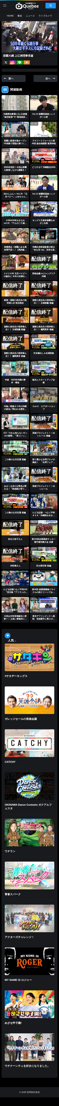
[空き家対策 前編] (44, 554)
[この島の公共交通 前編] (15, 501)
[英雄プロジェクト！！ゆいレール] (44, 474)
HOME (10, 15)
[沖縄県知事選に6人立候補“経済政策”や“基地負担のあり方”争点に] (15, 102)
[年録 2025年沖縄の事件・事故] (15, 368)
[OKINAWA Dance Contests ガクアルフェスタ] (29, 786)
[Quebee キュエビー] (29, 5)
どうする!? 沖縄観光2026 (43, 167)
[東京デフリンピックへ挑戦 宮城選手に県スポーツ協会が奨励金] (44, 604)
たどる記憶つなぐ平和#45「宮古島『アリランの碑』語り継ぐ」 (15, 592)
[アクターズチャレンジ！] (29, 918)
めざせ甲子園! (13, 1023)
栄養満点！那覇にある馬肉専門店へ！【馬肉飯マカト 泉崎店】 (15, 250)
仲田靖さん (15, 566)
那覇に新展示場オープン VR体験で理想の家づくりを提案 (16, 143)
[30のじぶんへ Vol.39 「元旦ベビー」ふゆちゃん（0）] (15, 182)
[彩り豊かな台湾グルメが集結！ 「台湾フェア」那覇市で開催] (44, 448)
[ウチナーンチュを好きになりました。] (29, 1047)
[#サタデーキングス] (29, 657)
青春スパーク (13, 894)
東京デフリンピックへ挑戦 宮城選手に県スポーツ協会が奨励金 (43, 619)
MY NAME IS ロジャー (18, 980)
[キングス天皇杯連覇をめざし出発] (44, 209)
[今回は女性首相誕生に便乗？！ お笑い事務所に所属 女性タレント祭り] (15, 604)
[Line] (20, 62)
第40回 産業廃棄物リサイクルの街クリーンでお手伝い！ (43, 592)
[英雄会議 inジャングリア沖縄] (44, 262)
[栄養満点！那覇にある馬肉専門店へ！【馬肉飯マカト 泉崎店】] (15, 235)
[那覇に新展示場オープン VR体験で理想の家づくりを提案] (15, 129)
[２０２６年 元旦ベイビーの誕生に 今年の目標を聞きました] (15, 262)
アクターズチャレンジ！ (19, 937)
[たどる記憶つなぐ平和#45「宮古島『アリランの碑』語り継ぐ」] (15, 578)
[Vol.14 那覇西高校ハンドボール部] (44, 102)
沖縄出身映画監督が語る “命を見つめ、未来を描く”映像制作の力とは (44, 250)
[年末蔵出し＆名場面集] (44, 341)
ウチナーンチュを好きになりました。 (27, 1065)
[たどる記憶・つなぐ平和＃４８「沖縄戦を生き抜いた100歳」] (44, 501)
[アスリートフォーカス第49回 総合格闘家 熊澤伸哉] (44, 129)
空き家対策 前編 (43, 566)
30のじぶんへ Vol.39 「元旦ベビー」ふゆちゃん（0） (15, 197)
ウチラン (10, 851)
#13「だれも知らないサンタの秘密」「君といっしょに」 (15, 436)
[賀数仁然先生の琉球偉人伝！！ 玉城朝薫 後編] (44, 288)
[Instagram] (13, 62)
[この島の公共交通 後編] (15, 448)
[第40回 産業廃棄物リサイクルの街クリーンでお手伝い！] (44, 578)
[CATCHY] (29, 743)
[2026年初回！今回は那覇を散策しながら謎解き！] (15, 155)
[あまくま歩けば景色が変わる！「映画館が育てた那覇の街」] (15, 474)
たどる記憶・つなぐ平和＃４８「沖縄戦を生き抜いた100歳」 (43, 515)
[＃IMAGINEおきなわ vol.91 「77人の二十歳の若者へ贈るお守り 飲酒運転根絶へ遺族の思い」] (15, 209)
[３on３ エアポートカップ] (44, 395)
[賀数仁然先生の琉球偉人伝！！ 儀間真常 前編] (15, 341)
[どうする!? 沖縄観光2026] (44, 155)
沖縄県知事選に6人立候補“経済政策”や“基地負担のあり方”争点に (15, 117)
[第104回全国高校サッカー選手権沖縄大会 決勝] (44, 527)
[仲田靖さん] (15, 554)
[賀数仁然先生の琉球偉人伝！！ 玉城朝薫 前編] (15, 315)
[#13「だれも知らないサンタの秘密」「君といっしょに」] (15, 421)
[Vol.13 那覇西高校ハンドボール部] (44, 182)
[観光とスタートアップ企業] (44, 368)
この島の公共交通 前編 (15, 512)
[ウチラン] (29, 832)
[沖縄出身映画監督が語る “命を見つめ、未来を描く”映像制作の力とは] (44, 235)
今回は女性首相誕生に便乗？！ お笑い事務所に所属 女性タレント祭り (15, 619)
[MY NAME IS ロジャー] (29, 961)
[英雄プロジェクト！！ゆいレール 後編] (44, 421)
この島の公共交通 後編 (15, 459)
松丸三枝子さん (15, 539)
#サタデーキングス (16, 676)
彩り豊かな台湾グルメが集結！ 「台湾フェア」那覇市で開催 (43, 462)
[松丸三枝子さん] (15, 527)
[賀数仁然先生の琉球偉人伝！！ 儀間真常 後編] (44, 315)
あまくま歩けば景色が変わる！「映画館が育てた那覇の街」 (15, 489)
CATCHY (10, 761)
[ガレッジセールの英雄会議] (29, 700)
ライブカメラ (45, 15)
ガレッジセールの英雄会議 (21, 718)
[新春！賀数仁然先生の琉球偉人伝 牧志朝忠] (15, 288)
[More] (26, 62)
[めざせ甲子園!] (29, 1004)
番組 (19, 15)
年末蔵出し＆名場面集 (44, 353)
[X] (6, 62)
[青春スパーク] (29, 875)
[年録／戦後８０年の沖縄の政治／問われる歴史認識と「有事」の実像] (15, 395)
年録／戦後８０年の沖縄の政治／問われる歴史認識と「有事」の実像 (15, 409)
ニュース (30, 15)
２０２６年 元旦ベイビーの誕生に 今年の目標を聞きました (15, 276)
